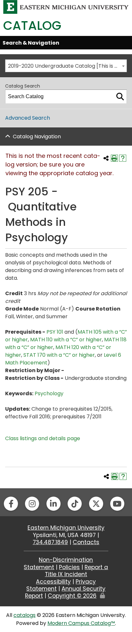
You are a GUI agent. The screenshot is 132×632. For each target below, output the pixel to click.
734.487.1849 (50, 542)
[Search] (120, 97)
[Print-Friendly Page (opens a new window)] (114, 158)
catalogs (24, 615)
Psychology (49, 393)
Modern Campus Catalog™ (81, 623)
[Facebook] (11, 504)
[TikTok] (75, 504)
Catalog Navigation (37, 136)
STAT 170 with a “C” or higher (59, 355)
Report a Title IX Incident (76, 570)
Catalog (32, 25)
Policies (69, 567)
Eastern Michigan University (66, 528)
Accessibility (53, 581)
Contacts (86, 542)
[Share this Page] (106, 158)
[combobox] (66, 65)
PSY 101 (54, 332)
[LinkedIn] (53, 504)
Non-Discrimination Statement (58, 563)
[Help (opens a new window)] (122, 158)
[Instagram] (32, 504)
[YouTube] (117, 504)
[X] (96, 504)
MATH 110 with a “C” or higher (66, 339)
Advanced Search (27, 118)
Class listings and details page (42, 438)
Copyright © (72, 596)
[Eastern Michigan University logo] (66, 6)
